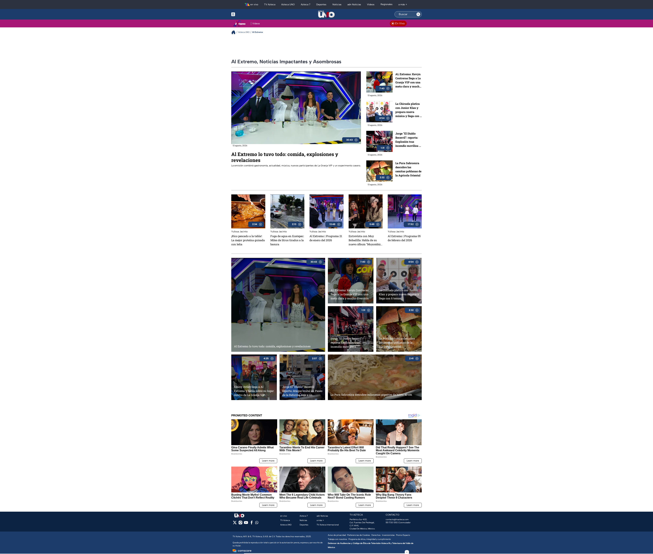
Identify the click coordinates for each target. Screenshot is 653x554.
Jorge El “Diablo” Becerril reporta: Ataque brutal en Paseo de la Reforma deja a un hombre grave (302, 391)
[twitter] (235, 523)
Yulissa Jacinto (239, 231)
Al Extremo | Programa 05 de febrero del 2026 (404, 238)
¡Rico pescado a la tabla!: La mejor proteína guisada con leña (248, 240)
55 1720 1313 (391, 522)
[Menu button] (244, 14)
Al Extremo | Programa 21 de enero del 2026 (325, 238)
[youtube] (246, 523)
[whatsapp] (256, 523)
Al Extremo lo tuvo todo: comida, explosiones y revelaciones (284, 157)
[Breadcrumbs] (234, 32)
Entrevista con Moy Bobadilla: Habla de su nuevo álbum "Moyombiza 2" (365, 240)
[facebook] (251, 523)
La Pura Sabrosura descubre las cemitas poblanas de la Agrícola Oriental (408, 169)
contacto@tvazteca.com (397, 519)
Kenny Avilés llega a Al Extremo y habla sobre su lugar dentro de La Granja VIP (254, 391)
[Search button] (418, 14)
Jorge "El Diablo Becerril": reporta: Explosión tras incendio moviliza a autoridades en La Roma (408, 140)
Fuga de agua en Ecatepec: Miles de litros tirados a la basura (287, 240)
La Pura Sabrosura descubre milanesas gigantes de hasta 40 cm (371, 394)
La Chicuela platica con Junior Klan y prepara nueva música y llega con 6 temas (408, 110)
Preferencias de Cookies (358, 535)
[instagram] (240, 523)
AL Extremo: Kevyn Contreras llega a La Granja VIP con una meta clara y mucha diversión (408, 80)
